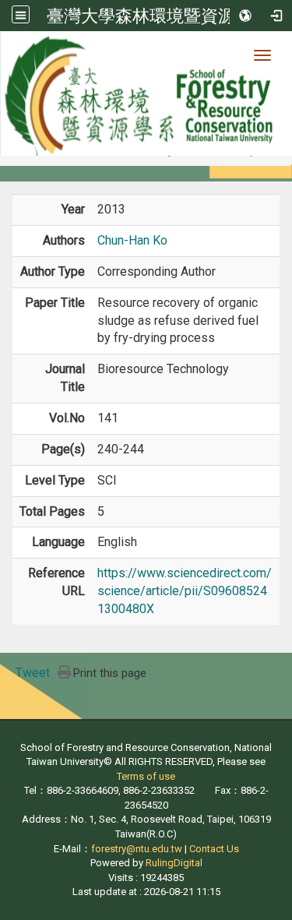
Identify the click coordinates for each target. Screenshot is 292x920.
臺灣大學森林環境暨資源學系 (158, 15)
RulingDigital (174, 863)
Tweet (33, 672)
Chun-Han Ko (132, 240)
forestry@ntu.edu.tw (136, 849)
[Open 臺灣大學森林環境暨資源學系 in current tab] (146, 93)
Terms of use (146, 776)
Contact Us (214, 849)
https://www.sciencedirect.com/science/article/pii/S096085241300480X (184, 591)
